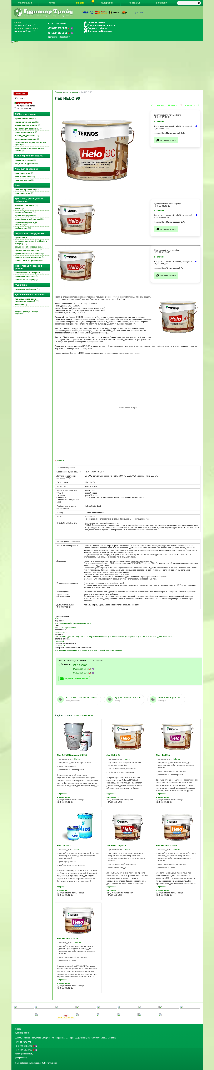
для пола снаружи (116, 636)
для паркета (83, 650)
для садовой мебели (147, 636)
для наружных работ (64, 623)
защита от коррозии (26, 163)
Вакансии (20, 305)
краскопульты (23, 238)
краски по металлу (25, 160)
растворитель (61, 632)
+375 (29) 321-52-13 (58, 28)
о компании (25, 2)
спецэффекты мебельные (29, 219)
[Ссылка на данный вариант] (196, 126)
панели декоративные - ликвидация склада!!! (27, 300)
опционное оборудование (28, 247)
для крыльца (60, 636)
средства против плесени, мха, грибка (30, 149)
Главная (58, 92)
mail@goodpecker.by (24, 1054)
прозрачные (60, 645)
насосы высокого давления (29, 257)
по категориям (24, 103)
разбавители (22, 228)
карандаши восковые (26, 276)
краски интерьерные (26, 122)
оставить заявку (168, 140)
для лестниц (73, 636)
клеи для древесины (26, 190)
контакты (134, 2)
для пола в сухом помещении (93, 636)
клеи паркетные (23, 193)
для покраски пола (82, 623)
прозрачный (70, 627)
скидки (80, 2)
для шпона (117, 650)
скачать (60, 461)
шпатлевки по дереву (26, 279)
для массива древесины (66, 650)
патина (19, 209)
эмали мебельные (25, 212)
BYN (139, 12)
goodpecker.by (21, 1058)
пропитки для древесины (28, 129)
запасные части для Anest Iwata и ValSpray (31, 242)
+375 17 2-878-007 (57, 23)
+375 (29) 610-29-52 (58, 33)
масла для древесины (26, 135)
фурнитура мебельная (27, 289)
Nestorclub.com (50, 1063)
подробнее (61, 793)
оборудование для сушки (28, 250)
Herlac (77, 759)
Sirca (76, 849)
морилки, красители (26, 205)
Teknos (58, 618)
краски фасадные (25, 118)
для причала (130, 636)
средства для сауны (25, 132)
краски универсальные (27, 125)
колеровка (107, 2)
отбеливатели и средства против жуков (30, 143)
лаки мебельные (24, 177)
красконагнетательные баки (29, 254)
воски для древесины (26, 139)
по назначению (24, 108)
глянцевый (59, 641)
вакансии (161, 2)
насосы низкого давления (28, 260)
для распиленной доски (100, 650)
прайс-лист (21, 94)
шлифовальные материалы (29, 273)
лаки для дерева (24, 180)
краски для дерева (25, 215)
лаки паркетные (23, 173)
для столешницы (164, 636)
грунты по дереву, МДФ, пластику (26, 223)
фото (52, 2)
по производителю (26, 106)
